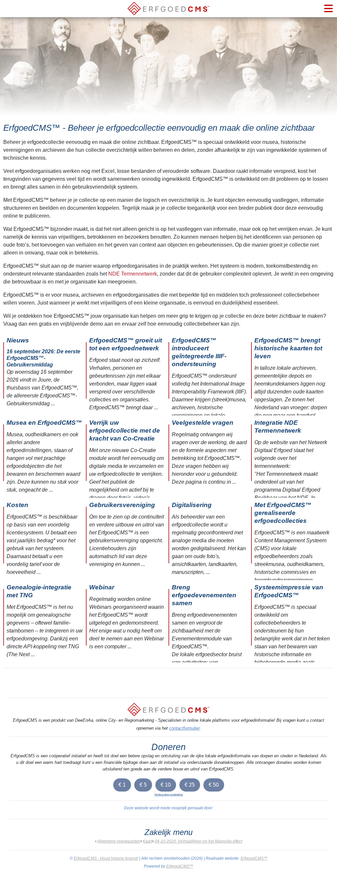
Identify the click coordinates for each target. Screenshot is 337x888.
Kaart (147, 841)
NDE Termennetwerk (132, 274)
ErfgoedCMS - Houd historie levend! (106, 858)
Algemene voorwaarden (119, 841)
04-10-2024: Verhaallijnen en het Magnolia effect (198, 841)
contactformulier (184, 728)
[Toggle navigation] (328, 8)
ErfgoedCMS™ (254, 858)
